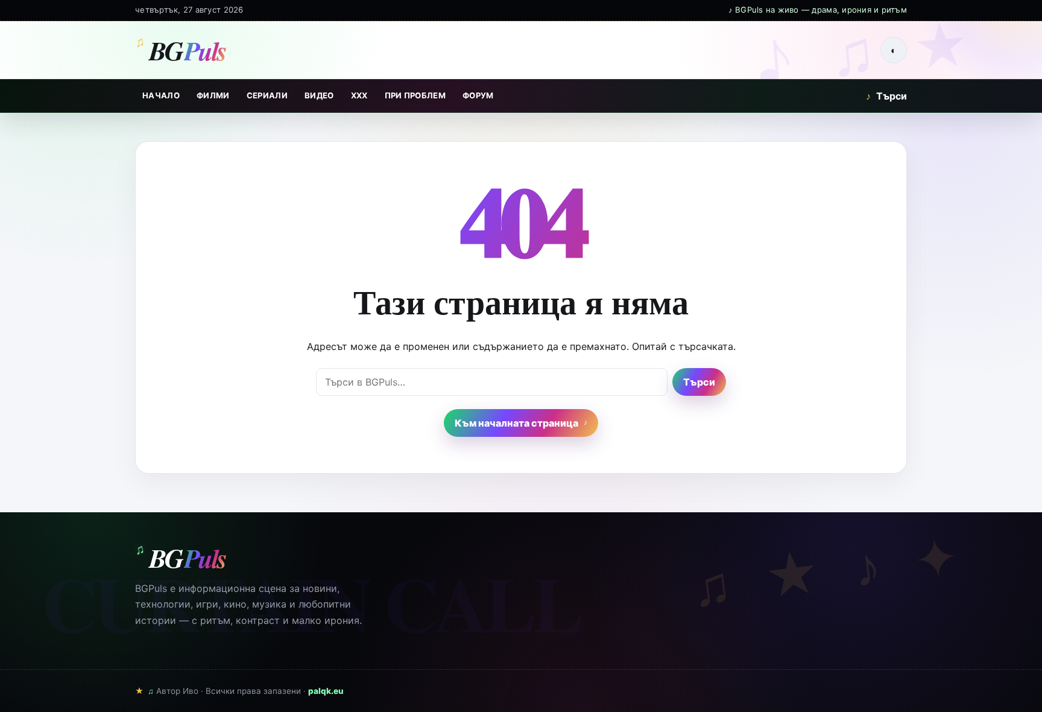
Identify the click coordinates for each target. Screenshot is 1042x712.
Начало (161, 95)
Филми (213, 95)
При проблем (415, 95)
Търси (886, 96)
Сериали (267, 95)
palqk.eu (326, 691)
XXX (359, 95)
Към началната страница (516, 423)
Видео (319, 95)
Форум (478, 95)
